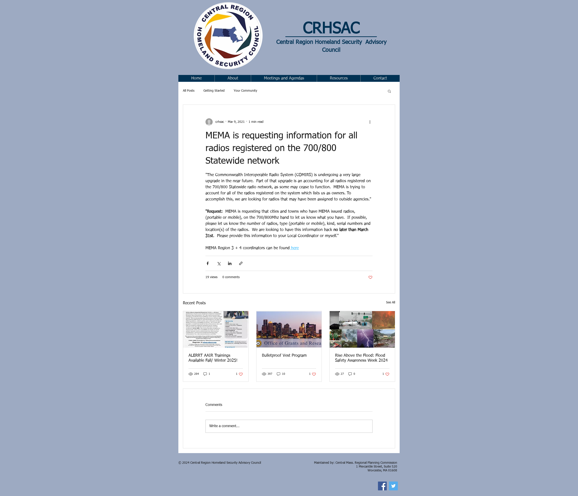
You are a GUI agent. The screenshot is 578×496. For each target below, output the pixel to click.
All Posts (188, 90)
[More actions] (370, 122)
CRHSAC (331, 29)
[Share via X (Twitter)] (219, 263)
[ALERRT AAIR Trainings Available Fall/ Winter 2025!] (215, 329)
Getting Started (214, 90)
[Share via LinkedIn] (230, 263)
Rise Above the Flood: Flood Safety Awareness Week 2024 (361, 358)
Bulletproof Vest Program (284, 356)
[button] (284, 78)
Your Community (245, 90)
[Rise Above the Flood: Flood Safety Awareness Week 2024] (362, 329)
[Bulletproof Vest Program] (289, 329)
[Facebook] (382, 486)
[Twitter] (393, 486)
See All (390, 302)
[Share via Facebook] (207, 263)
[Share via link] (241, 263)
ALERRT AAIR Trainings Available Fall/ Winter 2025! (213, 358)
